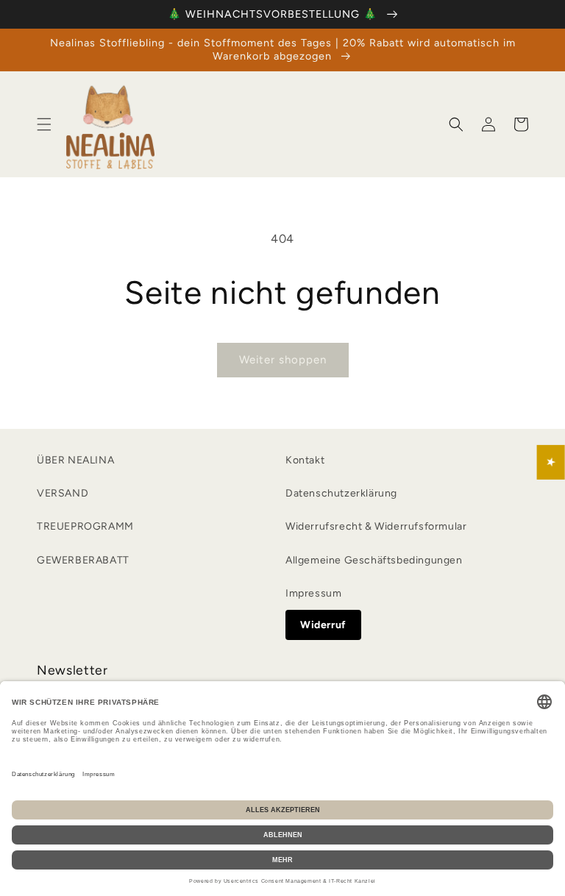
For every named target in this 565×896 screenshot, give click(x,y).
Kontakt (304, 460)
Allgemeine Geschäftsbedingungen (374, 560)
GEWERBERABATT (83, 560)
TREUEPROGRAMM (85, 526)
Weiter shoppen (283, 359)
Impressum (313, 593)
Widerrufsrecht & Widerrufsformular (375, 526)
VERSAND (62, 493)
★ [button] (551, 462)
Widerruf (323, 625)
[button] (44, 124)
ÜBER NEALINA (75, 460)
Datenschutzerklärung (341, 493)
